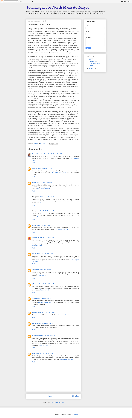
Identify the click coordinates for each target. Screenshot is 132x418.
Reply (33, 162)
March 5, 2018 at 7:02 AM (45, 225)
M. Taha (34, 335)
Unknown (35, 225)
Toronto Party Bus (45, 290)
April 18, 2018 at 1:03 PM (46, 237)
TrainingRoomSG (37, 245)
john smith (35, 284)
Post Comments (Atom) (57, 402)
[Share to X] (53, 144)
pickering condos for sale (45, 302)
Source (39, 217)
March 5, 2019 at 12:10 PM (46, 284)
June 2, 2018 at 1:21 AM (47, 253)
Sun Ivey (34, 168)
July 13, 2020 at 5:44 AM (48, 312)
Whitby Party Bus (42, 275)
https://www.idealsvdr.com (59, 172)
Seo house (35, 323)
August (91, 68)
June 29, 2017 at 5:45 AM (47, 211)
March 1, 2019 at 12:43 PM (46, 269)
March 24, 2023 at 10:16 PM (45, 353)
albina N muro (36, 312)
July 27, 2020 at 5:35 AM (46, 323)
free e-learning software (43, 188)
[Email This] (50, 144)
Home (50, 396)
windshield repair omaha (66, 359)
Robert (34, 182)
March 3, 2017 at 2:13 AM (45, 168)
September (92, 61)
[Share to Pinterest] (57, 144)
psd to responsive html (61, 229)
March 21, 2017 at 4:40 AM (44, 182)
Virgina (34, 353)
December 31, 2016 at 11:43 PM (53, 154)
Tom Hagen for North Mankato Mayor (57, 7)
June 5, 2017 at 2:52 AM (47, 196)
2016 (89, 59)
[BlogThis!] (52, 144)
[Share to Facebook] (55, 144)
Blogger (76, 414)
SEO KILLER (36, 253)
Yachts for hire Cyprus (44, 345)
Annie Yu (35, 298)
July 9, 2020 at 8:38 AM (45, 298)
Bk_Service (35, 237)
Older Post (75, 396)
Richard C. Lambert (38, 154)
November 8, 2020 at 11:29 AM (46, 335)
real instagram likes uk (63, 315)
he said (42, 202)
